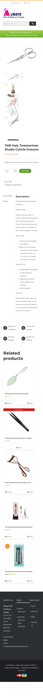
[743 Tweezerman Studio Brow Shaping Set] (19, 510)
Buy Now (25, 171)
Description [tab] (7, 196)
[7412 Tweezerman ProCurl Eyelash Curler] (19, 466)
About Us (34, 611)
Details (31, 403)
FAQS (33, 617)
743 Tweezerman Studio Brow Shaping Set (18, 527)
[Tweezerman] (13, 140)
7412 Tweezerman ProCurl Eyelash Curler (18, 482)
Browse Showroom (21, 610)
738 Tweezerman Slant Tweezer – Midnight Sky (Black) (22, 438)
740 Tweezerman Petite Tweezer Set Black (18, 571)
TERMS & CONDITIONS (11, 668)
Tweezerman (17, 185)
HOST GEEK (21, 670)
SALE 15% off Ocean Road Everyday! (21, 621)
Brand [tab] (5, 201)
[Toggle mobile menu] (38, 27)
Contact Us (34, 623)
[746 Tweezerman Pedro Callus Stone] (17, 376)
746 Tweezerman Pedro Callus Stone (17, 393)
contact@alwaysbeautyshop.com (15, 646)
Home (33, 606)
